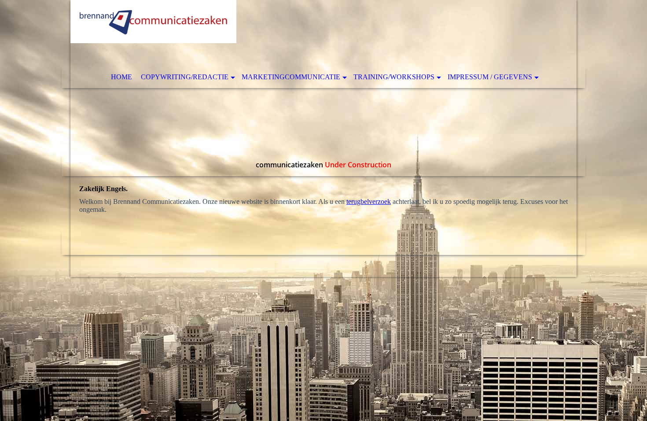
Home (121, 77)
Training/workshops (393, 77)
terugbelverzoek (368, 201)
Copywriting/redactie (184, 77)
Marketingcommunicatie (291, 77)
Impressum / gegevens (490, 77)
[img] (323, 88)
